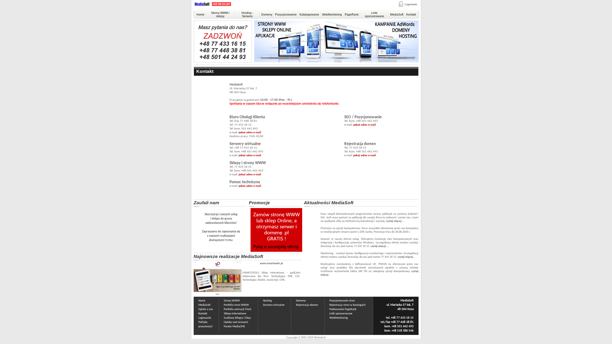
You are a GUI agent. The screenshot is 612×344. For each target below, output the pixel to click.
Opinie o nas (205, 309)
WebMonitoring (332, 14)
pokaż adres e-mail (250, 132)
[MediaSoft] (218, 5)
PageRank (352, 14)
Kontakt (411, 14)
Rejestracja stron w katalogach (347, 305)
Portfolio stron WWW (236, 305)
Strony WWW (232, 300)
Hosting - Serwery (247, 14)
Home (200, 14)
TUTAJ (228, 240)
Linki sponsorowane (374, 14)
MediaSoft (396, 14)
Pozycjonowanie (286, 14)
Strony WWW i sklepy (220, 14)
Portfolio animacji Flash (237, 309)
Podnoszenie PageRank (342, 309)
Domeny (266, 14)
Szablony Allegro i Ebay (237, 318)
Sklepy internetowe (235, 313)
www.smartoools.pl (271, 263)
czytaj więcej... (395, 221)
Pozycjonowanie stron (342, 300)
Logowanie (411, 4)
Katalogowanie (309, 14)
